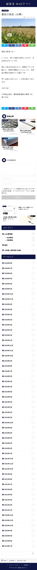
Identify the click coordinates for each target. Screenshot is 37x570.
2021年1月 (19, 510)
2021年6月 (19, 489)
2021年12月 (19, 458)
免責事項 (26, 565)
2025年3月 (19, 330)
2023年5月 (19, 402)
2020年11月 (19, 520)
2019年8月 (19, 541)
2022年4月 (19, 443)
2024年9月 (19, 361)
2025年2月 (19, 335)
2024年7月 (19, 371)
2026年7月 (19, 268)
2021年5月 (19, 494)
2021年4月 (19, 500)
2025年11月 (19, 299)
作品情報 (20, 237)
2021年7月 (19, 484)
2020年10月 (19, 525)
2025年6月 (19, 314)
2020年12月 (19, 515)
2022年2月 (19, 448)
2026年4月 (19, 284)
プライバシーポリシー (14, 565)
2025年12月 (19, 294)
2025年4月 (19, 325)
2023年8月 (19, 392)
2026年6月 (19, 273)
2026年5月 (19, 278)
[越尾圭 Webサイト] (18, 5)
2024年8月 (19, 366)
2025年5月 (19, 320)
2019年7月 (19, 546)
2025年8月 (19, 309)
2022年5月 (19, 438)
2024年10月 (19, 356)
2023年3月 (19, 412)
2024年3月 (19, 386)
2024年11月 (19, 350)
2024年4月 (19, 381)
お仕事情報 (5, 10)
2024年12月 (19, 345)
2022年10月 (19, 422)
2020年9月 (19, 530)
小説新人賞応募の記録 (19, 250)
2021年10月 (19, 469)
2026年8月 (19, 263)
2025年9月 (19, 304)
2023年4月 (19, 407)
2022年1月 (19, 453)
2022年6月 (19, 433)
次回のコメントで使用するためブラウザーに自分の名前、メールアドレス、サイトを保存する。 (18, 191)
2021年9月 (19, 474)
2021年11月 (19, 464)
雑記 (19, 245)
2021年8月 (19, 479)
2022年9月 (19, 428)
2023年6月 (19, 397)
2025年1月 (19, 340)
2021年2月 (19, 505)
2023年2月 (19, 417)
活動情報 (20, 240)
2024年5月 (19, 376)
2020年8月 (19, 536)
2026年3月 (19, 289)
